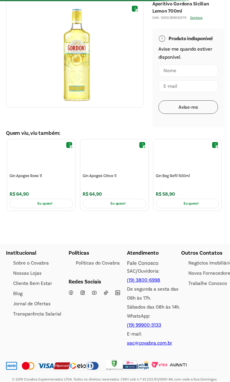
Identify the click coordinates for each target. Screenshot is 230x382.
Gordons (196, 72)
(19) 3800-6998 (143, 334)
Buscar (13, 36)
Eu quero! (44, 257)
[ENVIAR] (188, 161)
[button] (216, 34)
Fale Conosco (142, 317)
